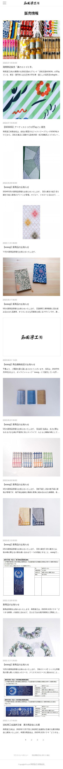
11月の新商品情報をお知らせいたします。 (20, 251)
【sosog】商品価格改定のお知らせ (19, 364)
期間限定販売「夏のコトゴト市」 (18, 66)
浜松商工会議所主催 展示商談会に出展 (21, 724)
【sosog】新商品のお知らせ (16, 186)
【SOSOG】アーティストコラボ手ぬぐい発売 (24, 126)
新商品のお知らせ (11, 604)
